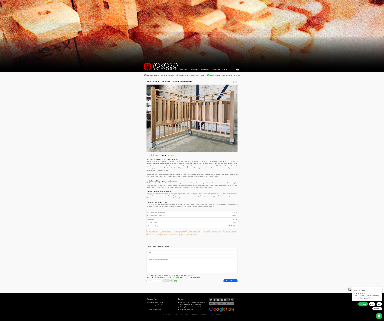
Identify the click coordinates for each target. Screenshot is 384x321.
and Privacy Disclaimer (187, 275)
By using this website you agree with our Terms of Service (163, 275)
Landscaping (194, 69)
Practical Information (167, 155)
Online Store (183, 69)
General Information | (153, 155)
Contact (224, 69)
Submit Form (230, 281)
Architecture (216, 69)
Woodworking (205, 69)
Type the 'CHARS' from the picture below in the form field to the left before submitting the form (173, 277)
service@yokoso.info (186, 309)
